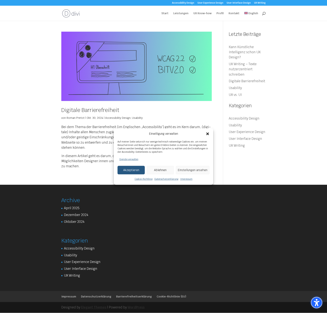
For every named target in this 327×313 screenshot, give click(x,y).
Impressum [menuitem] (68, 296)
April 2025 (71, 208)
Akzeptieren (131, 170)
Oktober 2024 (74, 222)
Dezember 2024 (76, 215)
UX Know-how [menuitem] (202, 13)
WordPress (136, 307)
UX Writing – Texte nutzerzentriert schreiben (243, 69)
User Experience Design (247, 132)
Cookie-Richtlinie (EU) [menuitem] (171, 296)
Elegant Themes (93, 307)
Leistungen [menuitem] (180, 13)
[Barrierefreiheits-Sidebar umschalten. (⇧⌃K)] (316, 302)
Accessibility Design (118, 118)
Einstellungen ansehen (192, 170)
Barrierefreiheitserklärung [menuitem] (134, 296)
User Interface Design (245, 139)
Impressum (186, 179)
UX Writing (237, 145)
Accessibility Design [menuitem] (183, 3)
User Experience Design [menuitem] (210, 3)
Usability (137, 118)
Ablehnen (160, 170)
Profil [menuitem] (220, 13)
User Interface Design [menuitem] (239, 3)
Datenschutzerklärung (166, 179)
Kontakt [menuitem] (234, 13)
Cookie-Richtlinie (144, 179)
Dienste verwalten (128, 159)
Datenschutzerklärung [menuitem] (96, 296)
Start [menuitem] (164, 13)
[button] (207, 134)
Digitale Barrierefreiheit (90, 110)
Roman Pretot (76, 118)
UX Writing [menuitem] (260, 3)
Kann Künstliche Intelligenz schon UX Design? (245, 52)
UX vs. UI (235, 95)
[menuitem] (251, 16)
